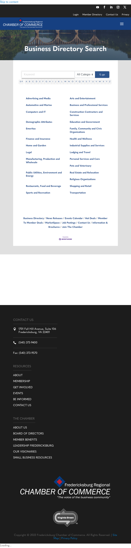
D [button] (36, 82)
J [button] (55, 82)
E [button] (39, 82)
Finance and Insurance (38, 139)
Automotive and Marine (39, 105)
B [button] (29, 82)
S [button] (86, 82)
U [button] (93, 82)
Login (76, 15)
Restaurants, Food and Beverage (43, 186)
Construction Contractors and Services (86, 114)
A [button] (26, 82)
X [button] (103, 82)
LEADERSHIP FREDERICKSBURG (33, 446)
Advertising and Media (38, 98)
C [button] (33, 82)
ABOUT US (20, 427)
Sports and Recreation (38, 193)
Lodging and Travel (80, 152)
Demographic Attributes (39, 122)
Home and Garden (36, 145)
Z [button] (109, 82)
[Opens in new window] (97, 7)
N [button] (69, 82)
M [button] (65, 82)
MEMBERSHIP (21, 381)
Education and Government (85, 122)
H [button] (49, 82)
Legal (29, 152)
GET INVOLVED (23, 387)
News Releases (54, 218)
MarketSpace (52, 223)
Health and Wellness (81, 139)
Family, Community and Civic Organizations (86, 131)
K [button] (58, 82)
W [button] (100, 82)
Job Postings (69, 223)
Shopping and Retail (80, 186)
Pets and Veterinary (80, 166)
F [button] (42, 82)
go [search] (103, 74)
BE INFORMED (22, 399)
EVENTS (18, 393)
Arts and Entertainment (82, 98)
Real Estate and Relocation (84, 173)
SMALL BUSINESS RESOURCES (32, 457)
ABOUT (18, 375)
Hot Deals (90, 218)
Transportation (78, 193)
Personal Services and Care (85, 159)
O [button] (73, 82)
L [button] (61, 82)
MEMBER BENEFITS (25, 440)
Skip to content (9, 2)
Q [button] (80, 82)
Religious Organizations (83, 179)
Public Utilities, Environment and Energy (44, 174)
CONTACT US (22, 405)
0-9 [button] (21, 82)
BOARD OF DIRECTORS (28, 433)
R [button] (83, 82)
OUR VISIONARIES (25, 451)
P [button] (76, 82)
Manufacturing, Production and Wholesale (43, 161)
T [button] (89, 82)
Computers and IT (36, 112)
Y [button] (106, 82)
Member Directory (92, 15)
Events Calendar (74, 218)
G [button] (46, 82)
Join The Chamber (72, 227)
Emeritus (31, 129)
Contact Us (112, 15)
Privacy (125, 15)
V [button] (96, 82)
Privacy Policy (69, 538)
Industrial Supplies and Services (87, 145)
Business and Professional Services (89, 105)
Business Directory (33, 218)
